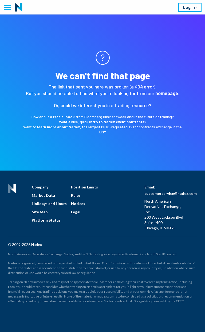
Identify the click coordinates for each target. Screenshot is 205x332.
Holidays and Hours (49, 203)
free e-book (64, 116)
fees (11, 287)
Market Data (43, 195)
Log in (189, 7)
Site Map (40, 212)
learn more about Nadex (58, 127)
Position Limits (84, 187)
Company (40, 187)
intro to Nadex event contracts (116, 121)
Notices (78, 203)
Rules (76, 195)
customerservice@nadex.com (170, 193)
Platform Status (46, 220)
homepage (166, 93)
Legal (75, 212)
